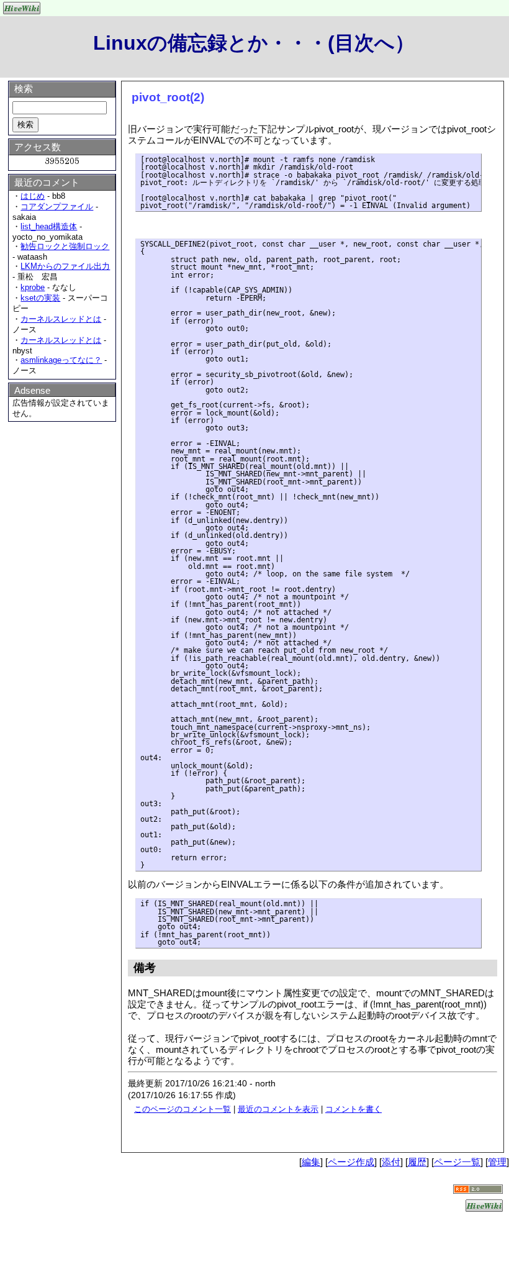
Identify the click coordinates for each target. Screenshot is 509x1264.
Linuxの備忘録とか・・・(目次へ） (254, 43)
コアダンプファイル (56, 206)
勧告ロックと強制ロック (64, 246)
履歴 (417, 1162)
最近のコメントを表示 (278, 1109)
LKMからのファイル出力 (65, 266)
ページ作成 (351, 1162)
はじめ (32, 196)
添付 (391, 1162)
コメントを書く (353, 1109)
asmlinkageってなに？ (61, 360)
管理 (497, 1162)
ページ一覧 (457, 1162)
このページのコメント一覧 (182, 1109)
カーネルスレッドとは (60, 319)
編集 (311, 1162)
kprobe (32, 287)
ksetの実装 (40, 297)
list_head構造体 (48, 226)
